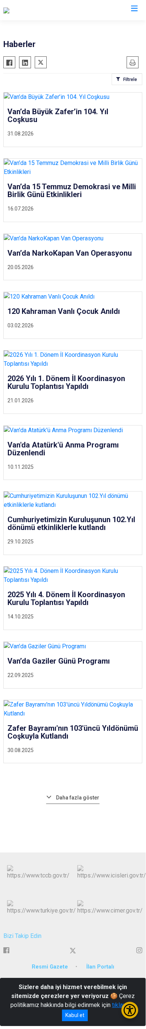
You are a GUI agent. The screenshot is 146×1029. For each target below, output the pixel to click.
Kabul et (74, 1015)
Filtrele (130, 79)
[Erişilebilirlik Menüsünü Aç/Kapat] (129, 1010)
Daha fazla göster (77, 798)
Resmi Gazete (50, 967)
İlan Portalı (100, 967)
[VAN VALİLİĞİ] (20, 10)
